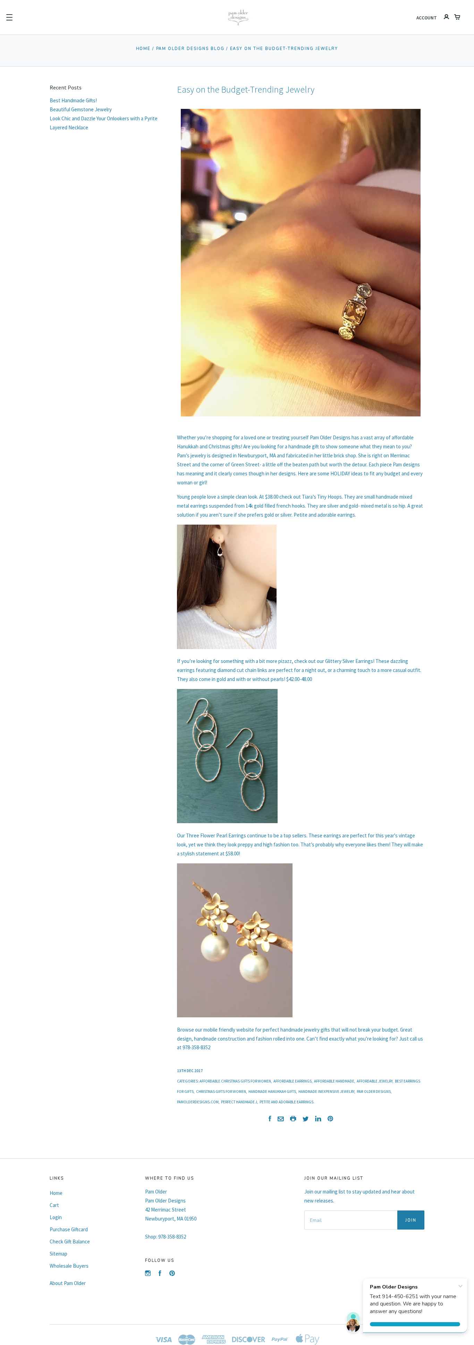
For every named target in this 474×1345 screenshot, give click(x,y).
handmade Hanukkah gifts (272, 1091)
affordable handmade (334, 1081)
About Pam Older (68, 1283)
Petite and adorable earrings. (287, 1102)
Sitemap (58, 1253)
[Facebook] (160, 1274)
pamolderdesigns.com (198, 1102)
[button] (9, 17)
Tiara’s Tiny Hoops (322, 496)
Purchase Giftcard (69, 1229)
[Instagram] (148, 1274)
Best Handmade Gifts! (73, 100)
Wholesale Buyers (69, 1265)
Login (56, 1217)
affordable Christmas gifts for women (235, 1081)
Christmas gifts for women (221, 1091)
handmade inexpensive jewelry (326, 1091)
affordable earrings (292, 1081)
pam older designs (374, 1091)
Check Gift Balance (70, 1241)
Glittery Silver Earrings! (349, 661)
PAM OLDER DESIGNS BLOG (190, 48)
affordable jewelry (374, 1081)
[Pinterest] (172, 1274)
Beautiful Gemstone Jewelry (81, 109)
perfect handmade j (239, 1102)
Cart (54, 1205)
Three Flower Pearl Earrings (216, 835)
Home (143, 48)
